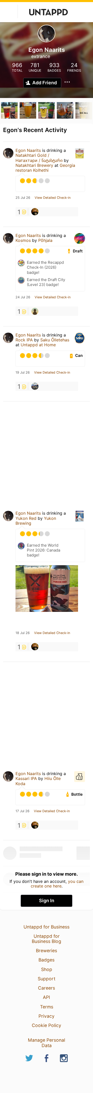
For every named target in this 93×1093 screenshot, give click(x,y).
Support (46, 978)
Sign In (46, 900)
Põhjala (45, 240)
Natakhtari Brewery (34, 165)
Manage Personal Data (46, 1042)
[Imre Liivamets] (34, 386)
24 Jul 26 (23, 297)
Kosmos (23, 240)
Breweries (46, 950)
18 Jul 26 (23, 633)
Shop (46, 969)
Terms (46, 1006)
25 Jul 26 (23, 198)
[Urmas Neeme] (34, 211)
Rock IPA (24, 339)
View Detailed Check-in (53, 198)
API (46, 997)
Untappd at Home (38, 344)
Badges (46, 960)
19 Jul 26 (23, 372)
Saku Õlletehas (54, 339)
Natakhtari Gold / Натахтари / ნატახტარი (39, 158)
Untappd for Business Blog (46, 938)
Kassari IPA (26, 778)
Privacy (46, 1016)
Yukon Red (26, 518)
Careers (46, 988)
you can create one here (57, 884)
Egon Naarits (28, 150)
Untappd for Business (46, 927)
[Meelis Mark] (34, 311)
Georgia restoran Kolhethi (45, 168)
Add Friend (44, 82)
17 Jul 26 (22, 811)
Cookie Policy (46, 1025)
